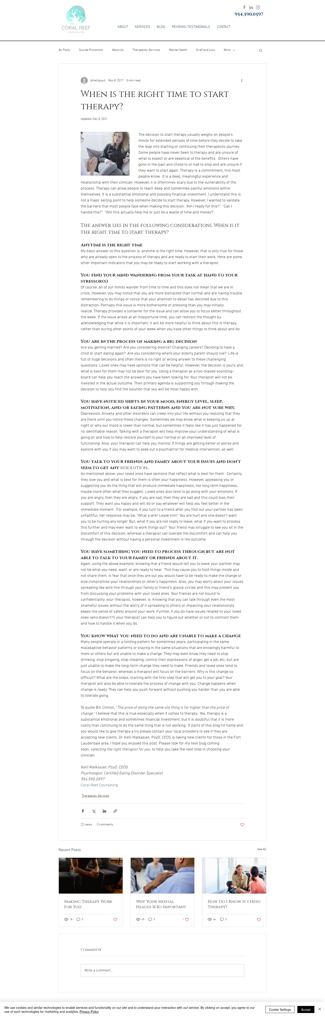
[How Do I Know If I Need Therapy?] (234, 876)
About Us (118, 50)
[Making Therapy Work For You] (91, 876)
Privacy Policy (89, 1011)
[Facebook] (244, 7)
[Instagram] (258, 7)
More (227, 50)
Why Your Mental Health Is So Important (161, 904)
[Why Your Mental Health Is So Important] (163, 876)
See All (261, 849)
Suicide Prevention (91, 50)
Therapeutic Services (146, 50)
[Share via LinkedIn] (104, 811)
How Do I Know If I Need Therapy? (234, 904)
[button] (261, 50)
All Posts (64, 50)
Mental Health (178, 50)
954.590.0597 (249, 14)
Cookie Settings (280, 1009)
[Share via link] (115, 811)
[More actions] (241, 80)
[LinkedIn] (251, 7)
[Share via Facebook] (83, 811)
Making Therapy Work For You (88, 904)
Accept (306, 1009)
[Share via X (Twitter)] (94, 811)
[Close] (319, 1009)
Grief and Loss (205, 50)
